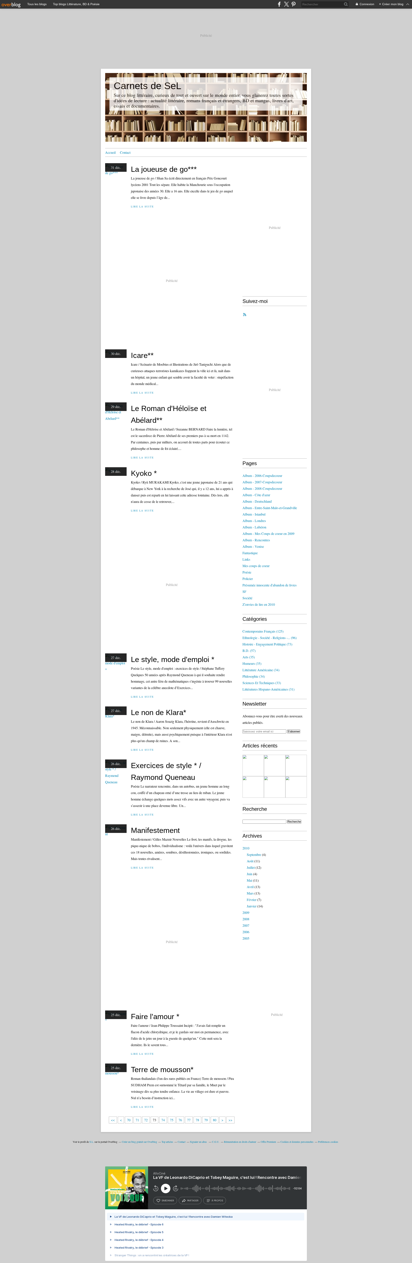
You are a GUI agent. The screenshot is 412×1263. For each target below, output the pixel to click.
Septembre (254, 854)
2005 (245, 938)
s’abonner (168, 1200)
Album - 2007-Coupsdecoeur (262, 482)
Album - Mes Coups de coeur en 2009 (268, 533)
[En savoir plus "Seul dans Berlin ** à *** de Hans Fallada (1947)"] (253, 787)
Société (247, 598)
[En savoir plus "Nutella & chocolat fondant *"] (274, 765)
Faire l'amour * (155, 1016)
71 (137, 1120)
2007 (245, 925)
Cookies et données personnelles (297, 1141)
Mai (249, 880)
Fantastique (250, 553)
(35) (248, 657)
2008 (245, 919)
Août (250, 861)
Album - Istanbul (253, 514)
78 (197, 1120)
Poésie (246, 572)
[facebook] (279, 4)
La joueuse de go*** (164, 169)
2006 (245, 932)
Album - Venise (253, 546)
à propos (217, 1200)
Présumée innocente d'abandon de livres (269, 585)
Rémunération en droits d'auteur (240, 1141)
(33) (261, 682)
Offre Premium (268, 1141)
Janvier (251, 906)
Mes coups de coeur (256, 565)
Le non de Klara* (158, 712)
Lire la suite (142, 206)
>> (230, 1120)
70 (128, 1120)
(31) (268, 689)
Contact (125, 152)
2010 (245, 848)
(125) (262, 631)
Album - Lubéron (254, 527)
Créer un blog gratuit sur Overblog (139, 1141)
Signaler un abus (199, 1141)
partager (192, 1200)
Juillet (251, 867)
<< (113, 1120)
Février (251, 899)
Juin (249, 874)
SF (244, 591)
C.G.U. (216, 1141)
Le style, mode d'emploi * (172, 659)
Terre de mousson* (162, 1069)
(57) (249, 650)
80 (214, 1120)
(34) (260, 670)
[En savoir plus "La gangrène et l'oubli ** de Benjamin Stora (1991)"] (296, 765)
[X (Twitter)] (286, 4)
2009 (245, 912)
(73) (267, 644)
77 (189, 1120)
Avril (250, 886)
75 (171, 1120)
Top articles (167, 1141)
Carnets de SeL (147, 85)
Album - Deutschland (257, 501)
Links (246, 559)
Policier (247, 578)
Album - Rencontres (256, 540)
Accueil (110, 152)
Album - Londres (254, 520)
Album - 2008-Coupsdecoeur (262, 488)
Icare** (142, 355)
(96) (269, 637)
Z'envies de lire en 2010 (258, 604)
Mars (250, 893)
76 (180, 1120)
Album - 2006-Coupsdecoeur (262, 475)
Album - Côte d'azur (256, 495)
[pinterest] (293, 4)
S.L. (91, 1141)
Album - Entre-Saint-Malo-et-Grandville (269, 507)
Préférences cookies (328, 1141)
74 (163, 1120)
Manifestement (155, 830)
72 (146, 1120)
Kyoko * (144, 473)
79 (206, 1120)
